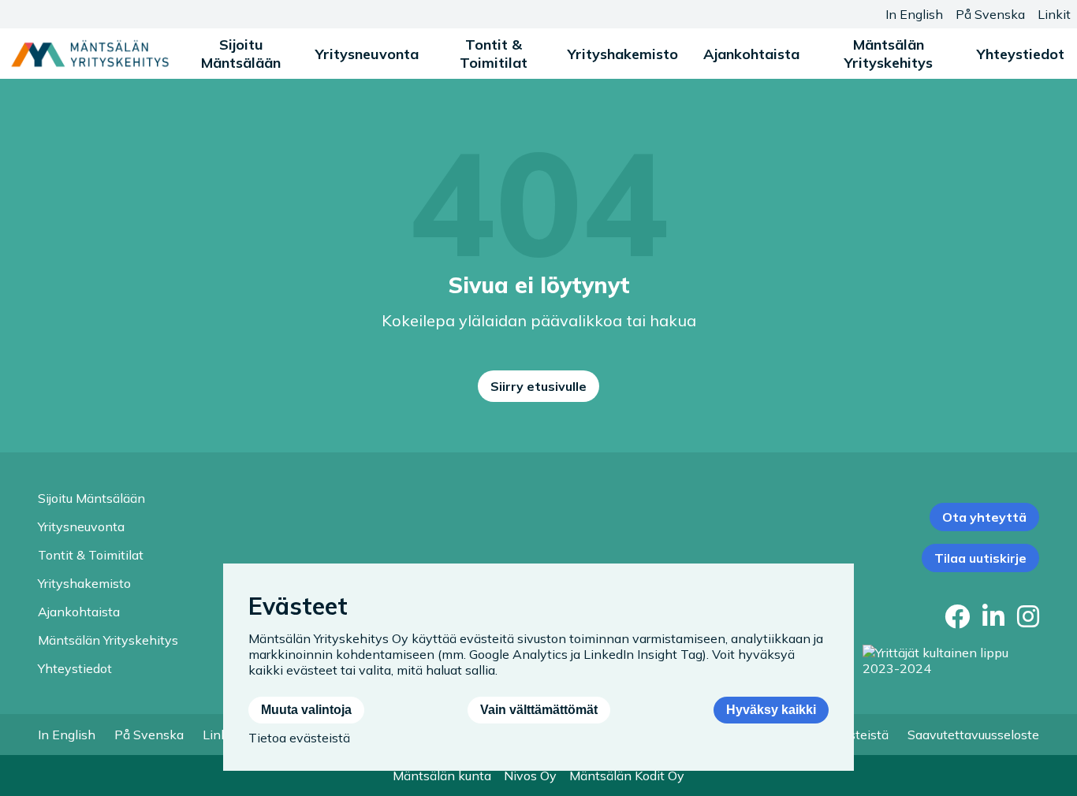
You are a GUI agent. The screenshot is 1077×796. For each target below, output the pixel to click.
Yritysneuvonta (367, 54)
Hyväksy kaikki (771, 709)
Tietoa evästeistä (299, 738)
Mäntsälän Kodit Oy (626, 775)
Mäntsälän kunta (442, 775)
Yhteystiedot (1020, 54)
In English (914, 14)
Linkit (1054, 14)
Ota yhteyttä (984, 517)
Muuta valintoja (306, 709)
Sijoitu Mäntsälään (241, 53)
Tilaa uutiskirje (980, 558)
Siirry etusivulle (538, 386)
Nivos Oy (530, 775)
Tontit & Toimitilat (493, 53)
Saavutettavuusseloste (973, 734)
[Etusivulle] (90, 53)
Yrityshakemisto (623, 54)
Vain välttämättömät (539, 709)
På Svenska (990, 14)
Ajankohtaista (751, 54)
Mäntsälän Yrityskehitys (888, 53)
